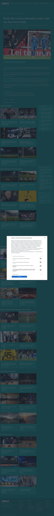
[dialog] (27, 258)
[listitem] (27, 256)
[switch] (40, 258)
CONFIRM (19, 276)
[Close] (45, 238)
